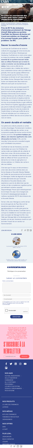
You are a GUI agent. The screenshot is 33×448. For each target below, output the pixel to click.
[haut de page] (30, 446)
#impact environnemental (9, 9)
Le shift (5, 429)
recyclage (13, 51)
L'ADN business (7, 419)
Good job (5, 7)
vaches (18, 72)
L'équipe (5, 441)
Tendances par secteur (10, 417)
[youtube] (25, 364)
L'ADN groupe (6, 436)
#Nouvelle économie (23, 9)
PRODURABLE (9, 384)
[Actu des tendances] (5, 1)
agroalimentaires (6, 208)
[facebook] (11, 447)
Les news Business (10, 23)
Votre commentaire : (8, 281)
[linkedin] (18, 447)
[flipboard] (21, 447)
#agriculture (14, 7)
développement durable (17, 194)
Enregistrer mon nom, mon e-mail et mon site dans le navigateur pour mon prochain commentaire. (15, 303)
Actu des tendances (9, 414)
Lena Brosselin (6, 21)
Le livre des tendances (10, 404)
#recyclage (5, 12)
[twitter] (14, 447)
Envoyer (16, 317)
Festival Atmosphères (12, 376)
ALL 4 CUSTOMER (10, 382)
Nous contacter (8, 439)
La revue (5, 407)
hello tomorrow (11, 378)
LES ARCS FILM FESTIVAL (12, 386)
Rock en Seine (9, 390)
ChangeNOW (9, 380)
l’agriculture (22, 104)
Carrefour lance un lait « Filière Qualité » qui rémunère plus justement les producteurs (16, 260)
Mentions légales (8, 444)
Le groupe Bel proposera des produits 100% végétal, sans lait (16, 247)
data (4, 427)
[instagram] (20, 364)
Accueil (3, 23)
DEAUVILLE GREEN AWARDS (13, 388)
